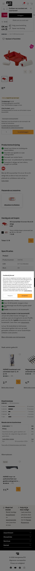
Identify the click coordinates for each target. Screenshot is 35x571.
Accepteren (25, 295)
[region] (17, 285)
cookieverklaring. (28, 290)
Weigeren (10, 295)
